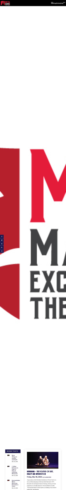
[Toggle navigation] (52, 3)
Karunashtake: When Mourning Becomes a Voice (16, 483)
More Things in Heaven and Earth (14, 457)
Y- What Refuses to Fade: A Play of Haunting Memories (15, 470)
